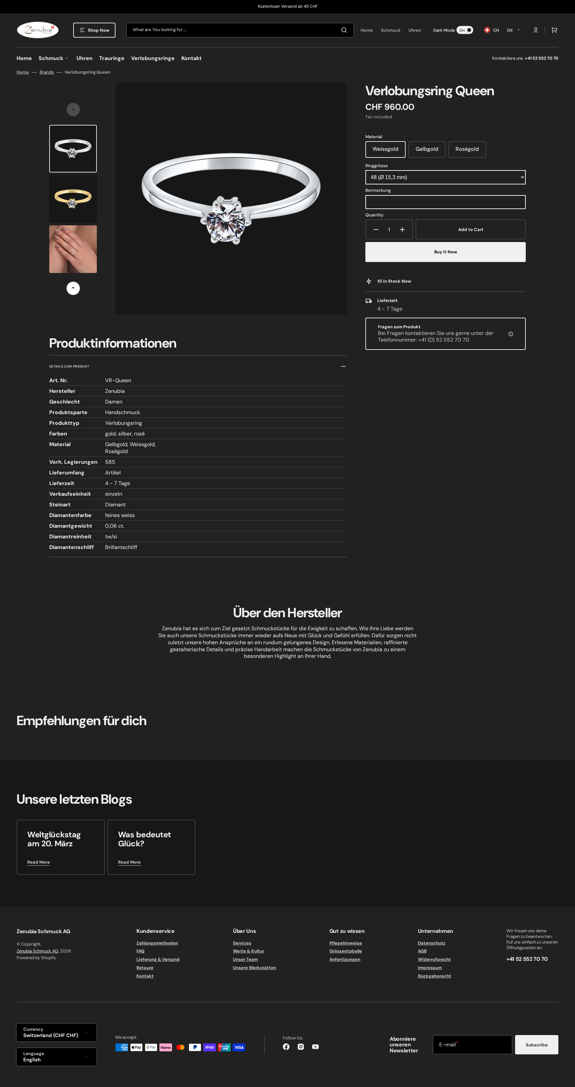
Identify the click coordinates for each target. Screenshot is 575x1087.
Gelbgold (431, 151)
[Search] (345, 30)
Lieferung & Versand (158, 959)
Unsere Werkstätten (254, 967)
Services (242, 943)
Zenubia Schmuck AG (37, 951)
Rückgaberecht (434, 976)
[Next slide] (73, 288)
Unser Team (245, 959)
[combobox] (240, 30)
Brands (47, 72)
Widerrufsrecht (434, 959)
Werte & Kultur (248, 951)
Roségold (471, 151)
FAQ (140, 951)
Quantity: (374, 215)
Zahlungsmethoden (157, 943)
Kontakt (145, 976)
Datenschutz (431, 943)
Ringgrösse (376, 165)
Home (23, 72)
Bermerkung (378, 190)
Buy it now (445, 252)
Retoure (144, 967)
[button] (535, 30)
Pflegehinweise (345, 943)
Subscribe (537, 1045)
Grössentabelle (345, 951)
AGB (422, 951)
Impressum (430, 967)
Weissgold (389, 151)
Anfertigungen (344, 959)
